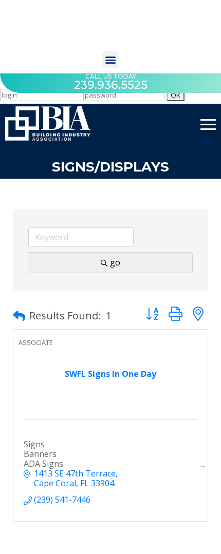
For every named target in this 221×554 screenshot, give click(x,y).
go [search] (115, 262)
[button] (110, 59)
